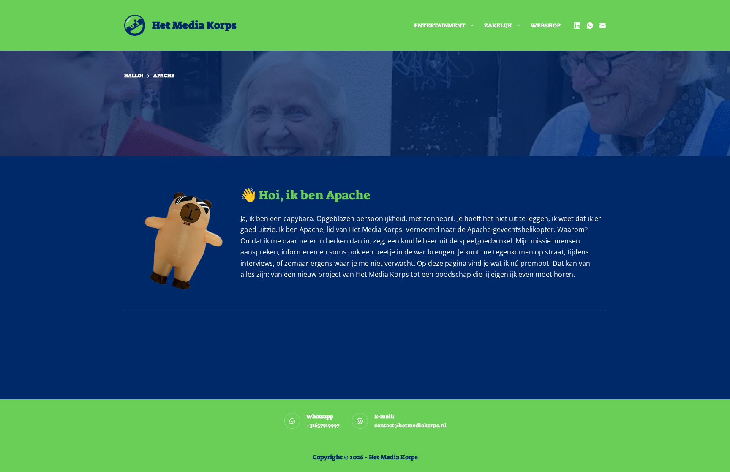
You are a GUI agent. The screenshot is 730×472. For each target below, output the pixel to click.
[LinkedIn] (577, 25)
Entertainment (440, 25)
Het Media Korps (194, 25)
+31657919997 (322, 425)
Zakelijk (498, 25)
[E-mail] (602, 25)
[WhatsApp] (590, 25)
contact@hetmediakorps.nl (410, 425)
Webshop (546, 25)
